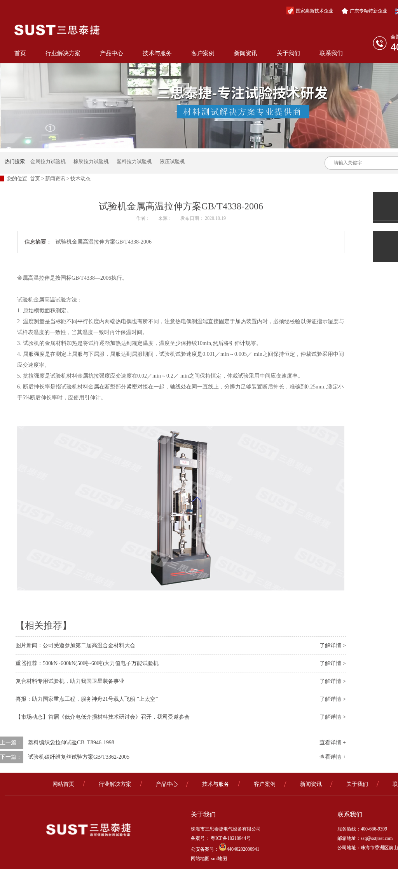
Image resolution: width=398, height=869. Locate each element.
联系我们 (331, 53)
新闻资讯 (245, 53)
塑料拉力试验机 (134, 161)
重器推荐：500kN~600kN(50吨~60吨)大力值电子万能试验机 (87, 663)
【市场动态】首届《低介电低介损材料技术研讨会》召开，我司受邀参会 (103, 717)
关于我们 (288, 53)
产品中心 (111, 53)
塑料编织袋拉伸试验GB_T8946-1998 (71, 742)
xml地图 (219, 858)
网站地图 (200, 858)
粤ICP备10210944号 (230, 838)
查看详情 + (332, 742)
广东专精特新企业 (368, 11)
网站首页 (63, 784)
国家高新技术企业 (314, 11)
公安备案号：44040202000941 (225, 849)
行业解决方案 (62, 53)
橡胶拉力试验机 (91, 161)
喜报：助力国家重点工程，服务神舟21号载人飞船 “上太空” (87, 699)
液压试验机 (172, 161)
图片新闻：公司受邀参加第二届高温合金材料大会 (75, 645)
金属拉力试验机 (48, 161)
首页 (20, 53)
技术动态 (80, 178)
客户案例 (203, 53)
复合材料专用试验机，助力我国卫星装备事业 (70, 681)
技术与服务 (157, 53)
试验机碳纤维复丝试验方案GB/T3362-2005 (78, 757)
